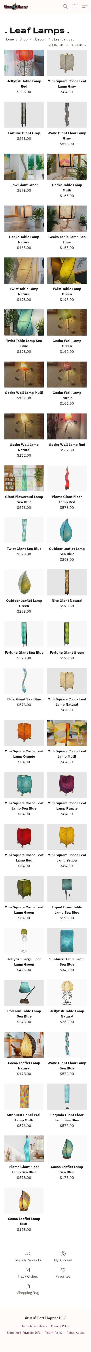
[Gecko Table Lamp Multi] (67, 167)
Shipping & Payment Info (23, 1332)
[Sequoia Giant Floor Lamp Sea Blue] (67, 1097)
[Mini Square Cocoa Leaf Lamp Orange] (24, 733)
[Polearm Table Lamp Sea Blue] (24, 993)
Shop (24, 39)
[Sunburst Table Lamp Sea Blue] (67, 941)
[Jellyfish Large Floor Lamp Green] (24, 941)
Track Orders (28, 1276)
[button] (17, 6)
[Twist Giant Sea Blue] (24, 530)
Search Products (28, 1260)
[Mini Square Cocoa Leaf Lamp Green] (24, 889)
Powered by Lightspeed (45, 1340)
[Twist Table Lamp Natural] (24, 270)
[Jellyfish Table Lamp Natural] (67, 993)
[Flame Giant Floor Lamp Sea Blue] (24, 1148)
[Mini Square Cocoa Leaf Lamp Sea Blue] (24, 785)
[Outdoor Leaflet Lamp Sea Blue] (67, 530)
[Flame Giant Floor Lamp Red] (67, 478)
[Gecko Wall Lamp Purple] (67, 375)
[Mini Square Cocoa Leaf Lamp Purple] (67, 785)
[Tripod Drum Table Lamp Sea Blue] (67, 889)
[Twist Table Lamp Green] (67, 270)
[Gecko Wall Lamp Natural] (24, 426)
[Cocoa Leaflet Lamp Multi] (24, 1201)
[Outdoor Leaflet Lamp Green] (24, 582)
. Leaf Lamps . (63, 39)
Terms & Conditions (34, 1326)
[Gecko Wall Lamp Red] (67, 426)
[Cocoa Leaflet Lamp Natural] (24, 1045)
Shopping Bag (28, 1292)
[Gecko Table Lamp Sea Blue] (67, 219)
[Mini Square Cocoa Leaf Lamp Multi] (67, 733)
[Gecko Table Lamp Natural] (24, 219)
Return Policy (53, 1332)
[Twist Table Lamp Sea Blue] (24, 322)
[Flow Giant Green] (24, 167)
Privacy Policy (60, 1326)
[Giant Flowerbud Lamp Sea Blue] (24, 478)
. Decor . (39, 39)
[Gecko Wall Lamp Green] (67, 322)
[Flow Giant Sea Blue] (24, 681)
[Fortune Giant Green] (67, 634)
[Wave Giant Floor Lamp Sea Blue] (67, 1045)
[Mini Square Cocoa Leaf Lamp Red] (24, 837)
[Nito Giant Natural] (67, 582)
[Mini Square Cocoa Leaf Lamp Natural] (67, 681)
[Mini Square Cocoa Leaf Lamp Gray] (67, 63)
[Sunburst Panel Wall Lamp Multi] (24, 1097)
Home (9, 39)
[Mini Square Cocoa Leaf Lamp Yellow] (67, 837)
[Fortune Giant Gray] (24, 115)
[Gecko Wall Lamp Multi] (24, 375)
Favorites (63, 1276)
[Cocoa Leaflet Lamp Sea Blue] (67, 1148)
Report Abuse (75, 1332)
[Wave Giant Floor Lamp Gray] (67, 115)
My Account (63, 1260)
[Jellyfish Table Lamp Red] (24, 63)
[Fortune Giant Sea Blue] (24, 634)
